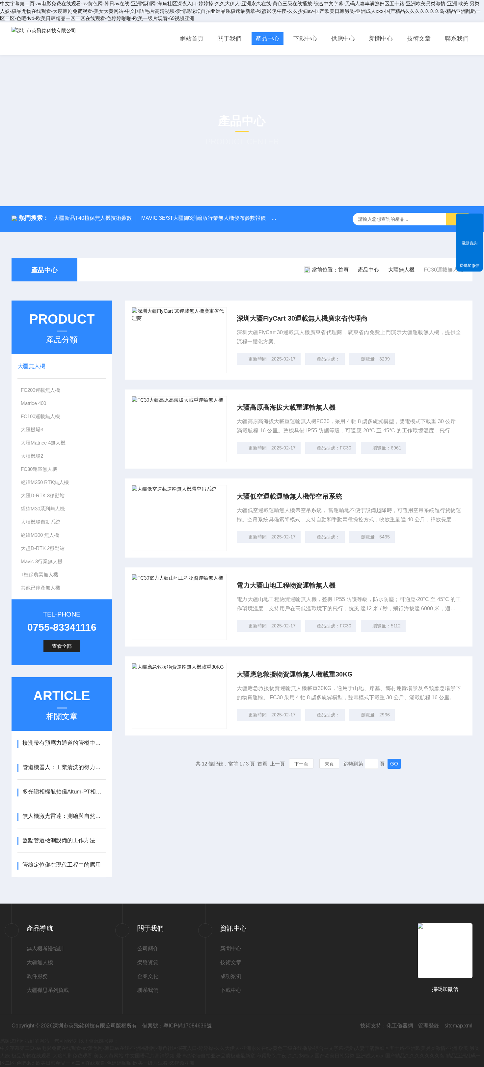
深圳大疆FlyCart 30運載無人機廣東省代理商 (302, 318)
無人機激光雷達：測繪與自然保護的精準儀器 (64, 816)
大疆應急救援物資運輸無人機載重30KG (295, 674)
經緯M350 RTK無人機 (45, 482)
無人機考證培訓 (45, 948)
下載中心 (305, 38)
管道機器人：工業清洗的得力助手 (64, 767)
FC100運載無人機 (40, 416)
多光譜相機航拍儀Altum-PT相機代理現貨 (64, 792)
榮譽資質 (147, 962)
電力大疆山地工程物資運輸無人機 (286, 585)
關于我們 (229, 38)
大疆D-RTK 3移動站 (43, 495)
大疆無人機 (401, 270)
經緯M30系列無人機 (43, 508)
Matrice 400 (33, 403)
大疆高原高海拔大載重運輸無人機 (286, 407)
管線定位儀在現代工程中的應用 (61, 865)
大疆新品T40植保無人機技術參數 (93, 218)
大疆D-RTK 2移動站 (43, 548)
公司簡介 (147, 948)
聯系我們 (457, 38)
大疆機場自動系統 (40, 522)
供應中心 (343, 38)
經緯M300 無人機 (40, 535)
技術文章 (419, 38)
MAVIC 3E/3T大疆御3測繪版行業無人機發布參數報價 (203, 218)
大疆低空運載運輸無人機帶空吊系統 (289, 496)
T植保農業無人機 (39, 574)
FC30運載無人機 (39, 469)
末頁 (329, 763)
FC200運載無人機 (40, 390)
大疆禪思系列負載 (48, 990)
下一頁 (301, 763)
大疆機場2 (32, 456)
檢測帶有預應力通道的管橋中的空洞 (64, 743)
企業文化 (147, 976)
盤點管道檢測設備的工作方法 (58, 840)
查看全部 (62, 646)
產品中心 (267, 38)
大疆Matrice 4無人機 (43, 443)
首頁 (343, 270)
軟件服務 (37, 976)
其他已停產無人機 (40, 588)
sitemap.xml (458, 1025)
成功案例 (230, 976)
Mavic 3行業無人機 (42, 561)
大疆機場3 (32, 429)
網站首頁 (191, 38)
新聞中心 (381, 38)
